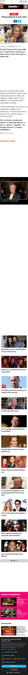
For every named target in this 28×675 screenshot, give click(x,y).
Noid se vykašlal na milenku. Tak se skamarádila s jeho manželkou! (11, 534)
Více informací (19, 647)
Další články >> (14, 560)
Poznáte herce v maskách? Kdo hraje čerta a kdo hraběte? (13, 371)
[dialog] (14, 656)
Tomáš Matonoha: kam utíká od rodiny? (10, 201)
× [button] (26, 638)
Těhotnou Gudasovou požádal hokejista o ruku (13, 471)
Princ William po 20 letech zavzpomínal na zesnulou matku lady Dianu (14, 391)
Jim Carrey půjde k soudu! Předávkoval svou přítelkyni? (12, 430)
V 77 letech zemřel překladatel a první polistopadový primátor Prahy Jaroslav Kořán (12, 493)
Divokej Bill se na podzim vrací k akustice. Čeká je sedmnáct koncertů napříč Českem (22, 629)
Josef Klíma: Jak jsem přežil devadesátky (22, 600)
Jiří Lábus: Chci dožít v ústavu (10, 411)
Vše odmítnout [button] (14, 669)
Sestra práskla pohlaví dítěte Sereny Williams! (12, 555)
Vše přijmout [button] (14, 666)
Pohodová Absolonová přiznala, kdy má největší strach (12, 450)
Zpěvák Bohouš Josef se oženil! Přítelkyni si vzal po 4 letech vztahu (13, 350)
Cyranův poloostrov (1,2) (21, 612)
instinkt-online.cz (21, 634)
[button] (14, 649)
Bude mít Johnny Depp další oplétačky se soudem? (13, 514)
